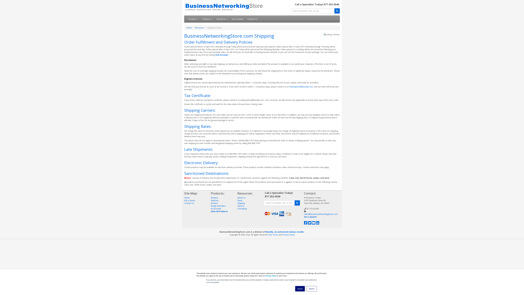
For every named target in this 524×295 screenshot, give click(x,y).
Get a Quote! (237, 19)
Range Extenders (218, 206)
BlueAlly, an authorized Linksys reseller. (285, 232)
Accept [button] (300, 288)
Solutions (206, 19)
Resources (221, 19)
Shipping (241, 203)
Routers (214, 203)
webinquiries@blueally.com (301, 86)
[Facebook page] (305, 223)
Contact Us (252, 19)
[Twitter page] (309, 223)
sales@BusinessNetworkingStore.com (321, 214)
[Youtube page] (313, 223)
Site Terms (273, 234)
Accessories (216, 208)
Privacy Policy (289, 234)
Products (192, 19)
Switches (215, 200)
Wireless (214, 197)
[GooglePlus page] (322, 223)
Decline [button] (312, 288)
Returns (240, 206)
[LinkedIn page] (317, 223)
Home (189, 27)
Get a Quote (189, 200)
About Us (241, 197)
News (239, 200)
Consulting (242, 208)
